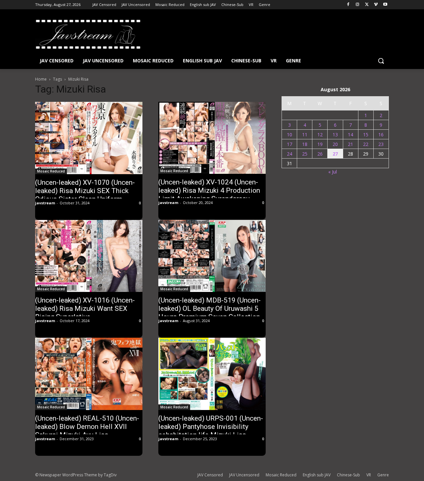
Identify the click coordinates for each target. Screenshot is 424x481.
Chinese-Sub (348, 475)
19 (320, 144)
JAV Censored (210, 475)
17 (289, 144)
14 (350, 134)
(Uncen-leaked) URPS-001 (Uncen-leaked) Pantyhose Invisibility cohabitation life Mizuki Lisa (210, 426)
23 (381, 144)
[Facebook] (348, 5)
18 (304, 144)
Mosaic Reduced (51, 171)
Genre (383, 475)
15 (365, 134)
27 (335, 154)
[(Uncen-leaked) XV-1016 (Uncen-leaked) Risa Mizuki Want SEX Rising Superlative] (88, 256)
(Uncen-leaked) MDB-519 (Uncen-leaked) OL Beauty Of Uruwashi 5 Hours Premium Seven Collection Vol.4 (209, 312)
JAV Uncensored (244, 475)
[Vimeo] (376, 5)
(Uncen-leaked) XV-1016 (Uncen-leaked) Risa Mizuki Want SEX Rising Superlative (85, 308)
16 (381, 134)
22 (365, 144)
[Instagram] (357, 5)
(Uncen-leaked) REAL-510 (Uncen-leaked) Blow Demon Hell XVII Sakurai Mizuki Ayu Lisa (87, 426)
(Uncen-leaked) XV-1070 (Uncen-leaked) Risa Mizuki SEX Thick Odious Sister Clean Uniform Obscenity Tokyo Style (85, 194)
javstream (45, 202)
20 (335, 144)
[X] (367, 5)
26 (320, 154)
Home (41, 79)
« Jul (332, 172)
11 (304, 134)
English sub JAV (317, 475)
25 (304, 154)
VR (368, 475)
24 (289, 154)
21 (350, 144)
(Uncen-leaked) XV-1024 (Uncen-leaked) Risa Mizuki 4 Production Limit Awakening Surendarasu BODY (209, 194)
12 (320, 134)
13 (335, 134)
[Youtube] (385, 5)
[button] (381, 61)
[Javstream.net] (88, 34)
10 (289, 134)
